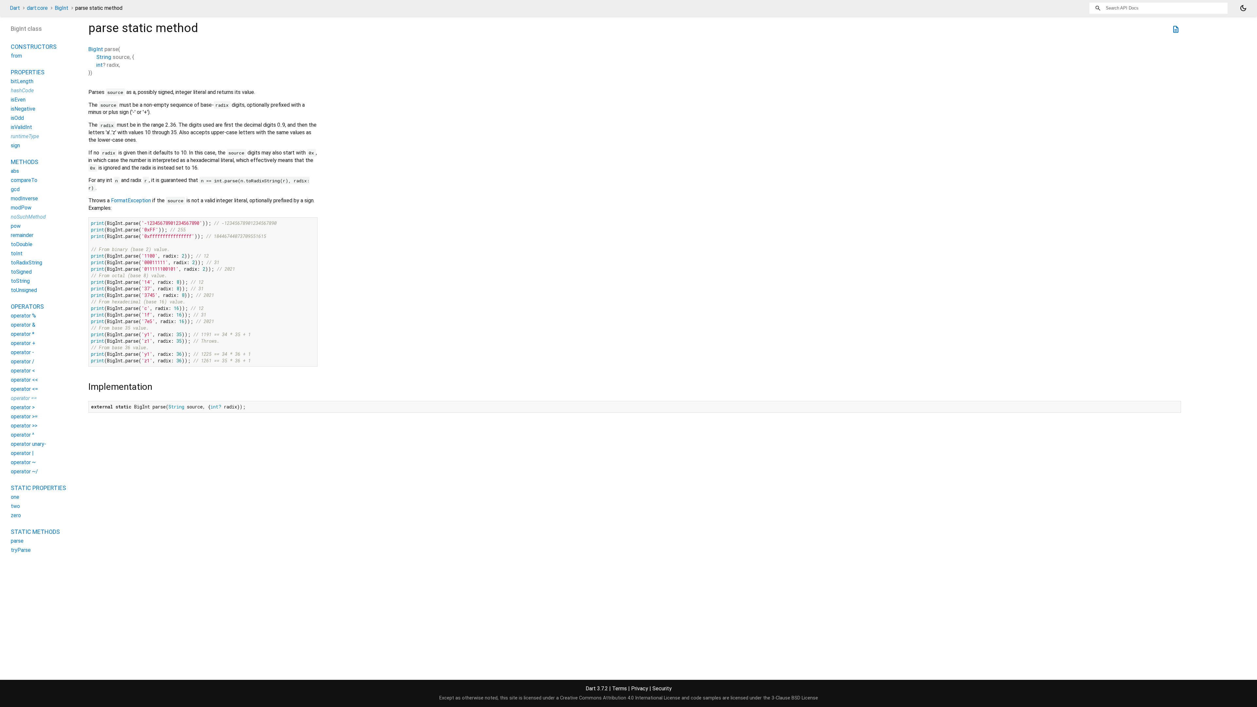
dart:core (37, 8)
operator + (23, 343)
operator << (24, 380)
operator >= (24, 416)
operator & (23, 325)
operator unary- (28, 444)
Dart (15, 8)
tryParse (21, 550)
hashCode (22, 90)
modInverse (24, 198)
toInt (17, 253)
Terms (619, 688)
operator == (24, 398)
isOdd (17, 118)
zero (16, 515)
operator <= (24, 389)
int (99, 65)
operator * (22, 334)
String (103, 57)
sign (15, 145)
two (15, 506)
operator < (23, 371)
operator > (23, 407)
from (16, 56)
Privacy (639, 688)
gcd (15, 189)
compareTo (24, 180)
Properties (28, 72)
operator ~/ (24, 471)
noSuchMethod (28, 217)
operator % (23, 316)
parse (17, 541)
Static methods (35, 531)
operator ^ (22, 435)
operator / (22, 361)
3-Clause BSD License (795, 698)
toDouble (21, 244)
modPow (21, 208)
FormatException (131, 200)
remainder (22, 235)
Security (662, 688)
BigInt (61, 8)
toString (20, 281)
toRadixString (26, 263)
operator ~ (23, 462)
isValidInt (21, 127)
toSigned (21, 272)
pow (16, 226)
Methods (24, 161)
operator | (22, 453)
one (15, 497)
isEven (18, 100)
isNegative (23, 109)
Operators (27, 306)
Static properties (38, 487)
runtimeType (25, 136)
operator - (22, 352)
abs (15, 171)
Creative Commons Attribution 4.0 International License (620, 698)
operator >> (24, 426)
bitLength (22, 81)
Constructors (34, 46)
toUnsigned (24, 290)
